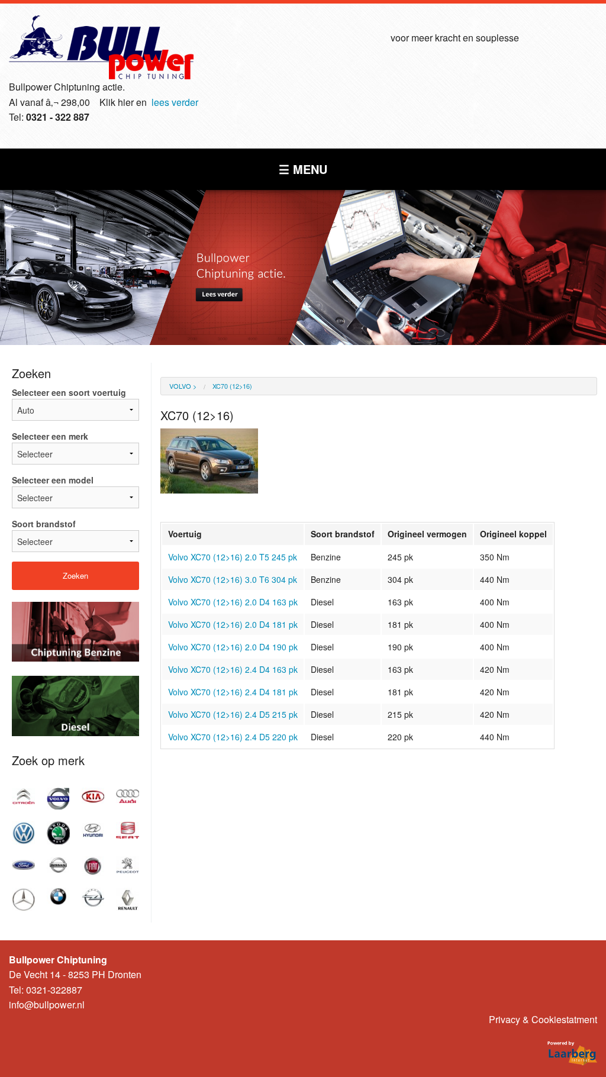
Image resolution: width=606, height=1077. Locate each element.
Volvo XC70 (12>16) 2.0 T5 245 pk (232, 557)
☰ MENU (303, 169)
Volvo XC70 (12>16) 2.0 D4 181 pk (233, 624)
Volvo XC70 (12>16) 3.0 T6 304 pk (232, 579)
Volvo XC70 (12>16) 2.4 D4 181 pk (233, 692)
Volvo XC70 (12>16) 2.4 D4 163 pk (233, 669)
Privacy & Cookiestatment (543, 1019)
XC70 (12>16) (232, 386)
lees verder (175, 102)
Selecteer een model (53, 480)
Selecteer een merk (50, 436)
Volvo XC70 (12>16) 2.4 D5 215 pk (233, 714)
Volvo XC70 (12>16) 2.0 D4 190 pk (233, 647)
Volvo (180, 386)
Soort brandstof (44, 524)
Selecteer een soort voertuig (69, 392)
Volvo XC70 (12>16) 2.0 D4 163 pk (233, 602)
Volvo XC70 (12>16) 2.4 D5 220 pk (233, 737)
